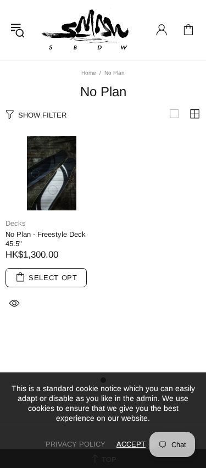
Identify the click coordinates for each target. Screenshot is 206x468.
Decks (15, 223)
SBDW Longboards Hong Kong (88, 30)
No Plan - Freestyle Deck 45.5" (45, 239)
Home (88, 73)
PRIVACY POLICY (75, 444)
